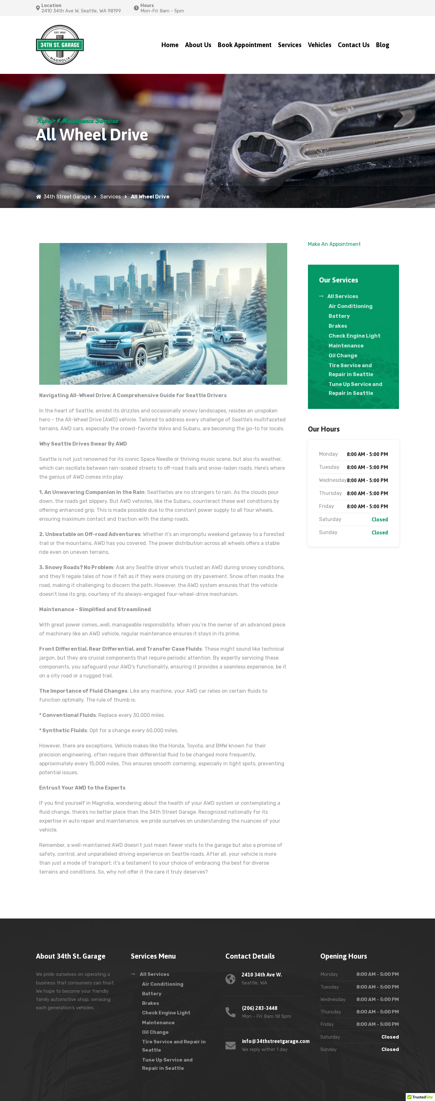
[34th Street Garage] (60, 45)
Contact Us (354, 44)
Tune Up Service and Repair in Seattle (355, 388)
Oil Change (343, 356)
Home (170, 44)
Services (290, 44)
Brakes (338, 326)
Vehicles (320, 44)
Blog (382, 44)
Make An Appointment (334, 244)
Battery (339, 316)
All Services (342, 296)
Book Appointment (245, 44)
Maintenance (346, 346)
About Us (198, 44)
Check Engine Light (355, 336)
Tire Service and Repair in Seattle (351, 369)
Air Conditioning (351, 306)
